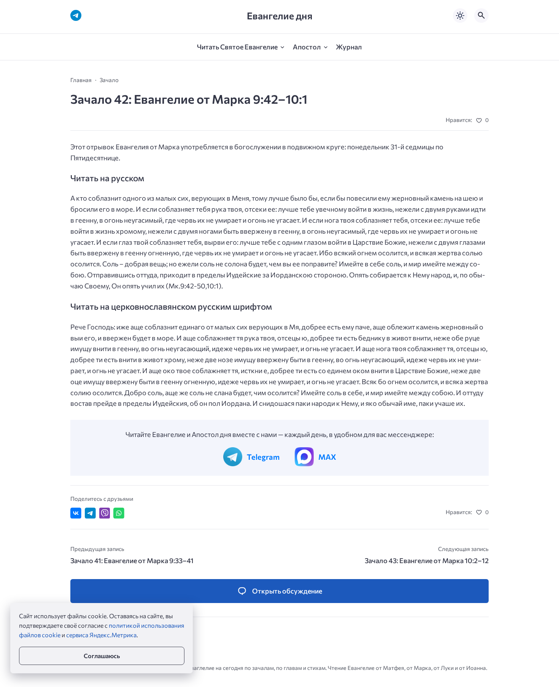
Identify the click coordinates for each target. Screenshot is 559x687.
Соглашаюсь (102, 655)
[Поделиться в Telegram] (90, 513)
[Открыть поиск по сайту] (481, 15)
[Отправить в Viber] (104, 513)
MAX (327, 456)
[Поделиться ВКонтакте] (75, 513)
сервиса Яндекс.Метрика (101, 634)
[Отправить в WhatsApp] (118, 513)
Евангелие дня (280, 15)
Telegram (263, 456)
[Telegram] (75, 15)
